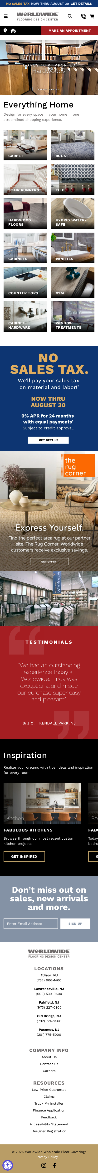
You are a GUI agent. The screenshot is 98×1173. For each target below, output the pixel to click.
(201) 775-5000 (49, 1034)
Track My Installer (49, 1103)
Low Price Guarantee (49, 1089)
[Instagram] (43, 1165)
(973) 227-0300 (49, 1007)
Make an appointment (70, 30)
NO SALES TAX (17, 3)
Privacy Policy (46, 1157)
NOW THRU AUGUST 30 (50, 3)
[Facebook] (54, 1165)
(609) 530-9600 (49, 994)
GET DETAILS (81, 3)
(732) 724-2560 (49, 1021)
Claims (49, 1096)
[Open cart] (91, 16)
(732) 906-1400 (49, 980)
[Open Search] (70, 16)
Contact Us (49, 1064)
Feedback (49, 1117)
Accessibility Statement (49, 1124)
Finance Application (49, 1110)
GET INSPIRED (24, 856)
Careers (49, 1071)
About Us (49, 1057)
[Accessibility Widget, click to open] (7, 1165)
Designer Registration (49, 1131)
